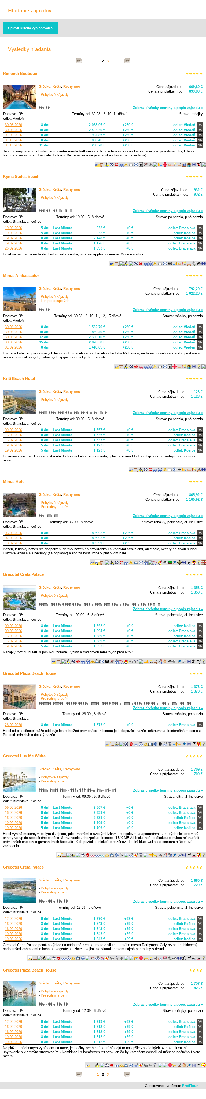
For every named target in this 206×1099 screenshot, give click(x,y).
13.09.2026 (13, 543)
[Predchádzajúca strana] (79, 61)
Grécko (44, 87)
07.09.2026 (13, 538)
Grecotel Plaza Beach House (29, 673)
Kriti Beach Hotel (19, 378)
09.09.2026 (13, 430)
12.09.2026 (13, 919)
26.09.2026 (13, 248)
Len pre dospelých (55, 301)
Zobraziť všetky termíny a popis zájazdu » (168, 108)
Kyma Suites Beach (21, 176)
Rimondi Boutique (20, 73)
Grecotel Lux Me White (24, 756)
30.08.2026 (13, 125)
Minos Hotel (14, 481)
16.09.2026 (13, 435)
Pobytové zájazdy (55, 95)
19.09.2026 (13, 228)
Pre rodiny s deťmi (55, 507)
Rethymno (71, 87)
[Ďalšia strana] (127, 61)
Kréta (57, 87)
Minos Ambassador (21, 275)
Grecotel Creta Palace (23, 574)
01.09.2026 (13, 135)
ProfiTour (190, 1086)
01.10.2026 (13, 140)
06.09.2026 (13, 533)
